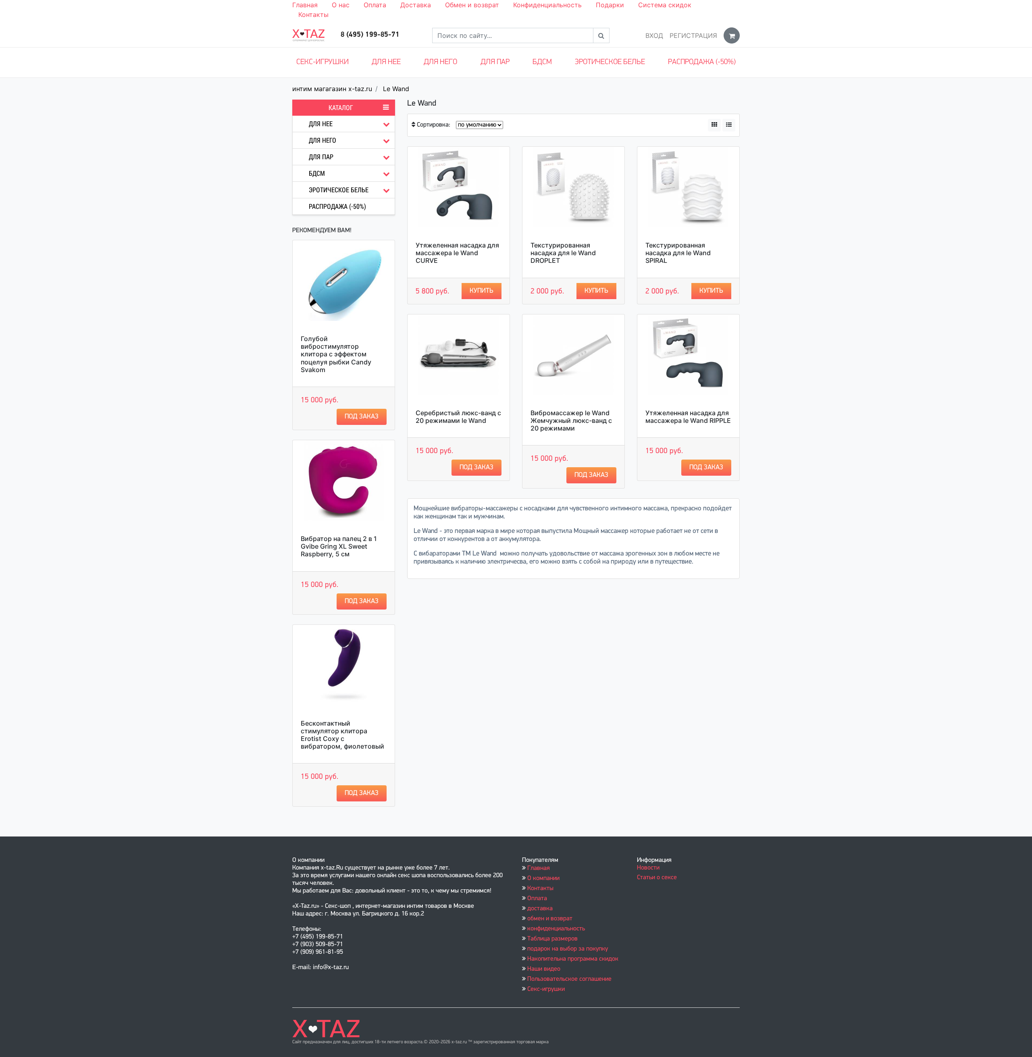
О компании (543, 878)
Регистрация (693, 35)
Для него (440, 62)
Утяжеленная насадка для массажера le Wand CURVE (457, 252)
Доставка (415, 5)
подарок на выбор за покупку (567, 949)
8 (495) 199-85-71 (370, 35)
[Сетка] (714, 125)
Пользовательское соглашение (569, 979)
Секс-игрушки (322, 62)
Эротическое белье (610, 62)
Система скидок (664, 5)
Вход (654, 35)
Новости (648, 868)
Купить (481, 290)
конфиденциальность (556, 929)
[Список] (728, 125)
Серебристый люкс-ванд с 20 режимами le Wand (458, 416)
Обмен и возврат (472, 5)
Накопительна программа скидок (572, 959)
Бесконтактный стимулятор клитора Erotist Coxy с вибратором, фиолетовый (342, 735)
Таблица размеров (552, 939)
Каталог (341, 108)
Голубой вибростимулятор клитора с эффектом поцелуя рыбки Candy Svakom (336, 354)
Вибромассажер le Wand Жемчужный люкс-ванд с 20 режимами (571, 420)
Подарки (610, 5)
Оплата (375, 5)
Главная (305, 5)
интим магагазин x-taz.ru (332, 89)
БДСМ (542, 62)
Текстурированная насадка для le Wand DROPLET (563, 252)
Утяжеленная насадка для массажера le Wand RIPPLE (688, 416)
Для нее (386, 62)
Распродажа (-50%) (702, 62)
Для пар (495, 62)
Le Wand (396, 89)
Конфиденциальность (547, 5)
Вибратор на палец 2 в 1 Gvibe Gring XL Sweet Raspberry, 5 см (339, 546)
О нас (341, 5)
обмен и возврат (549, 919)
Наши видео (543, 969)
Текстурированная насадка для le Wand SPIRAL (678, 252)
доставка (540, 908)
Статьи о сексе (657, 877)
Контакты (313, 14)
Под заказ (362, 416)
